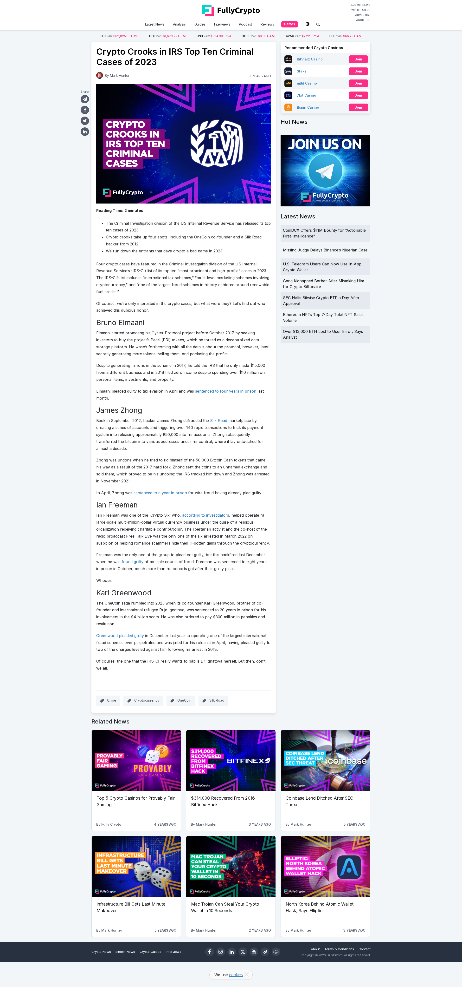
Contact (365, 949)
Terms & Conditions (339, 949)
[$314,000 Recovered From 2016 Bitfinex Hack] (231, 760)
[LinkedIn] (231, 952)
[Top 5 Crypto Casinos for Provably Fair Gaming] (136, 760)
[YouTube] (254, 952)
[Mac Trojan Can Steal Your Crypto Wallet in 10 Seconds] (231, 866)
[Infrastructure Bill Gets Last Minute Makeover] (136, 866)
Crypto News (101, 952)
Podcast (245, 24)
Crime (111, 700)
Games (289, 24)
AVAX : (302, 36)
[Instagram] (220, 952)
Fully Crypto (111, 824)
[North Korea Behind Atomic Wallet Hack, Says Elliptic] (325, 866)
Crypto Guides (150, 952)
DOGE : (258, 36)
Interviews (222, 24)
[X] (242, 952)
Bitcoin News (125, 952)
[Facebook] (209, 952)
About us (363, 20)
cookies (236, 974)
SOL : (345, 36)
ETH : (167, 36)
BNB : (214, 36)
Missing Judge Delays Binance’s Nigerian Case (325, 250)
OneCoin (184, 700)
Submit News (361, 5)
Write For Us (361, 10)
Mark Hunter (119, 75)
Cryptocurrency (146, 700)
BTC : (119, 36)
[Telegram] (265, 952)
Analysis (179, 24)
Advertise (363, 15)
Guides (199, 24)
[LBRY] (276, 952)
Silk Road (216, 700)
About (315, 949)
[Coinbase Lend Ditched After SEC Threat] (325, 760)
